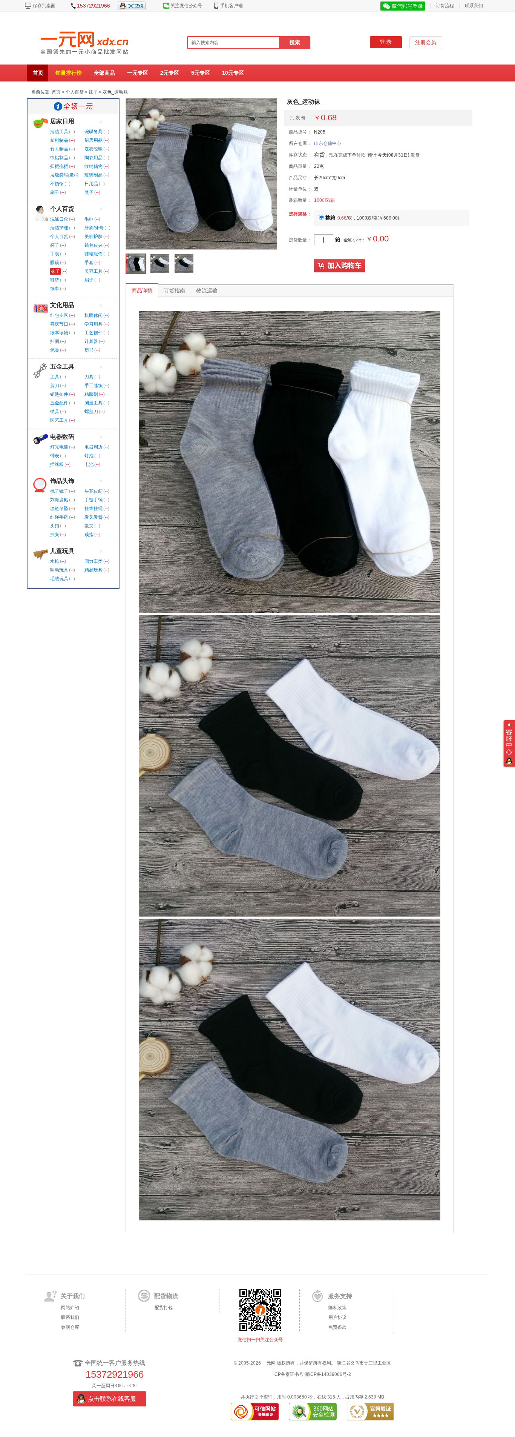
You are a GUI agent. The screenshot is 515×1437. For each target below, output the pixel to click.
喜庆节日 (59, 324)
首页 (38, 73)
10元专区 (233, 73)
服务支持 (340, 1296)
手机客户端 (231, 5)
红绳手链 (59, 517)
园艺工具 (59, 420)
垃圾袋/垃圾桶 (64, 175)
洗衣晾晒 (93, 149)
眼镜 (54, 262)
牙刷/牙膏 (94, 228)
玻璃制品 (93, 175)
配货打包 (164, 1307)
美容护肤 (93, 236)
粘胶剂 (91, 394)
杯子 (54, 245)
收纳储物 (93, 166)
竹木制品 (59, 149)
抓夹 (54, 534)
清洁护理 (59, 228)
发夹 (88, 526)
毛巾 (88, 219)
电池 (88, 464)
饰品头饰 (62, 481)
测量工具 (93, 403)
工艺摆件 (93, 332)
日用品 (91, 183)
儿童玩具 (62, 551)
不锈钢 (57, 183)
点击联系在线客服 (112, 1399)
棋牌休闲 (93, 315)
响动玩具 (59, 570)
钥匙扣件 (59, 394)
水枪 (54, 561)
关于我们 (73, 1296)
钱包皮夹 (93, 245)
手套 (88, 262)
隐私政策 (337, 1307)
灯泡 (88, 455)
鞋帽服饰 (93, 254)
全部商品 (104, 73)
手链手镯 (93, 500)
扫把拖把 (59, 166)
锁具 (54, 411)
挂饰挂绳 (93, 508)
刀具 (88, 377)
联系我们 (474, 5)
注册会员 (425, 42)
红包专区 (59, 315)
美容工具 (93, 271)
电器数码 (62, 436)
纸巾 (54, 288)
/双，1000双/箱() (362, 218)
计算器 (91, 341)
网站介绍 (70, 1307)
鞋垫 (54, 280)
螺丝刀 (91, 411)
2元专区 (169, 73)
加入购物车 (340, 266)
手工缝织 (93, 385)
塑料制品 (59, 140)
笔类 (54, 350)
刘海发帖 (59, 500)
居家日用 (62, 121)
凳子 (88, 192)
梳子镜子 (59, 491)
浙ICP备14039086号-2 (328, 1374)
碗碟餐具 (93, 131)
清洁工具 (59, 131)
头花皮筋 (93, 491)
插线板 (57, 464)
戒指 (88, 534)
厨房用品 (93, 140)
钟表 (54, 455)
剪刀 (54, 385)
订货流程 (445, 5)
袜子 (93, 92)
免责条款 (337, 1327)
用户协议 (337, 1317)
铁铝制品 (59, 157)
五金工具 (62, 366)
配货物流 (166, 1296)
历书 (88, 350)
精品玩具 (93, 570)
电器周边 (93, 447)
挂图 (54, 341)
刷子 (54, 192)
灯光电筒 (59, 447)
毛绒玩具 (59, 578)
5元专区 (200, 73)
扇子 (88, 280)
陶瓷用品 (93, 157)
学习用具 (93, 324)
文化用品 (62, 305)
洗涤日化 (59, 219)
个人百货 (75, 92)
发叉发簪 (93, 517)
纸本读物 (59, 332)
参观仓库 (70, 1327)
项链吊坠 (59, 508)
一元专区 (137, 73)
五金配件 (59, 403)
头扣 (54, 526)
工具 (54, 377)
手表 (54, 254)
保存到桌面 (44, 5)
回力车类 (93, 561)
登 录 (386, 42)
